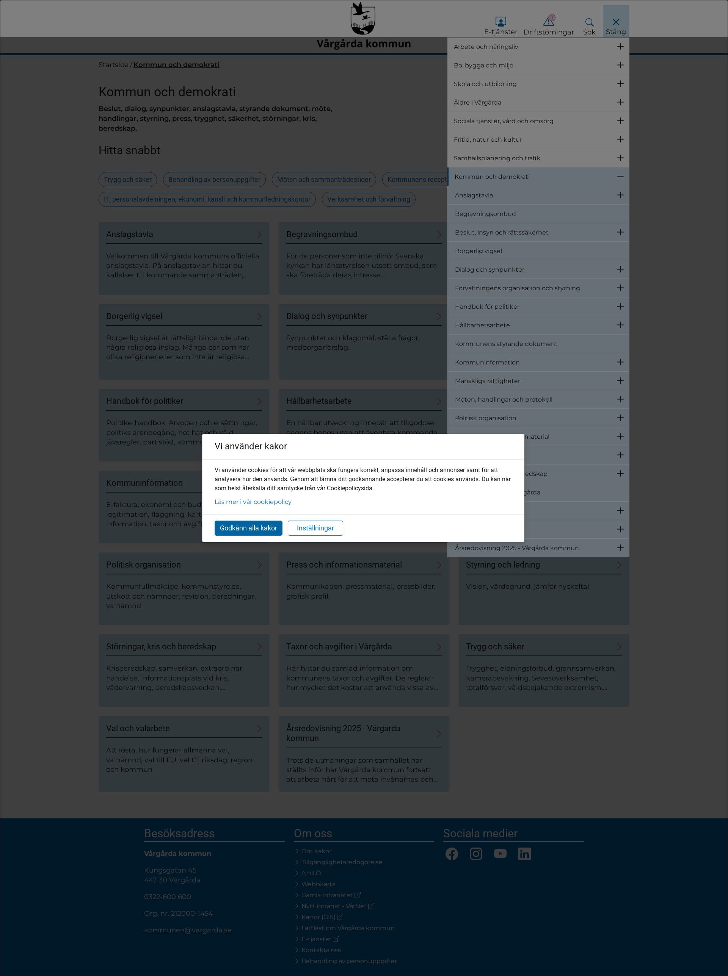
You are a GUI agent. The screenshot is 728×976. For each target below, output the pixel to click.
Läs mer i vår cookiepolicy (253, 501)
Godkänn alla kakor (248, 528)
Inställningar (315, 528)
